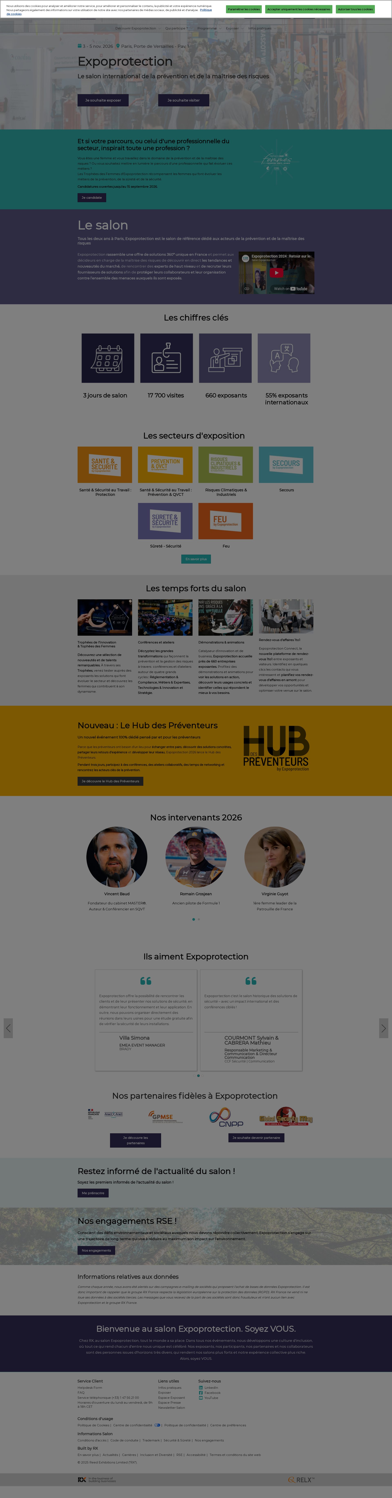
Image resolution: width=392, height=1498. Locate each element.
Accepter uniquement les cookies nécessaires (298, 9)
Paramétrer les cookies (244, 9)
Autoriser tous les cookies (355, 9)
